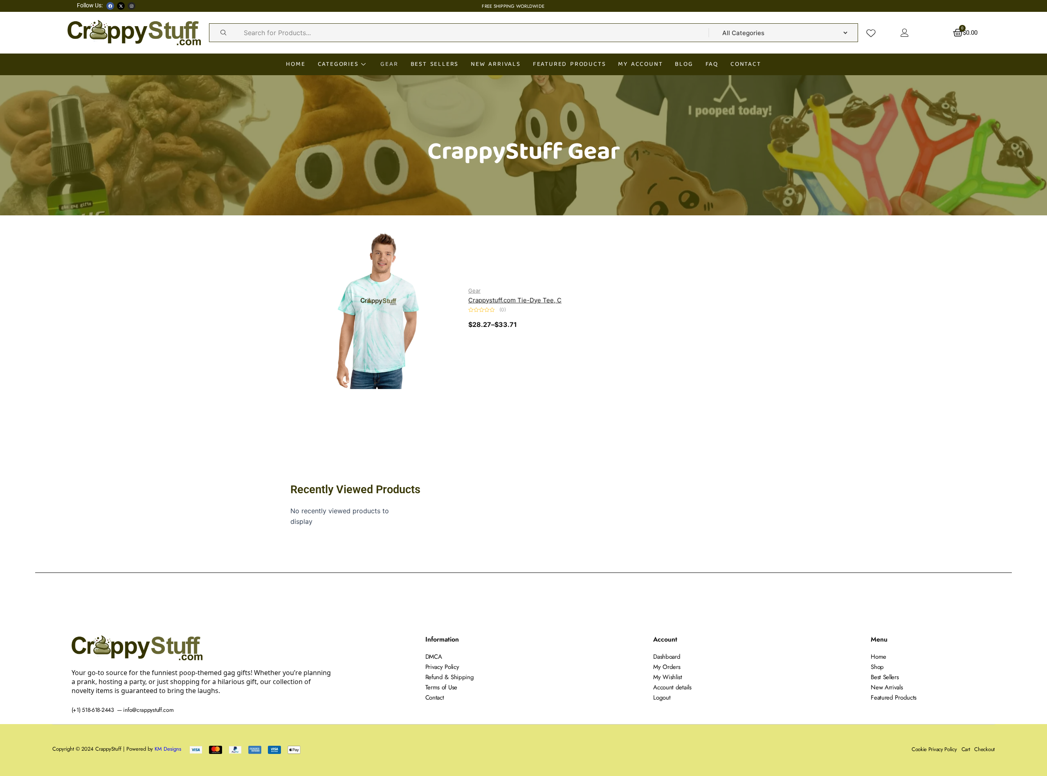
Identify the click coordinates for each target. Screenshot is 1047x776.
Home (295, 64)
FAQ (711, 64)
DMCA (433, 656)
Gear (389, 64)
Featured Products (569, 64)
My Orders (666, 666)
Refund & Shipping (449, 677)
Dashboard (666, 656)
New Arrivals (496, 64)
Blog (684, 64)
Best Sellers (435, 64)
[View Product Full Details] (378, 306)
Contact (745, 64)
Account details (672, 687)
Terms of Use (441, 687)
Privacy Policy (442, 666)
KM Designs (168, 749)
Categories (338, 64)
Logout (661, 697)
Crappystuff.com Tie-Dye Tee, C (515, 300)
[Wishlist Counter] (871, 33)
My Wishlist (667, 677)
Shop (877, 666)
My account (640, 64)
